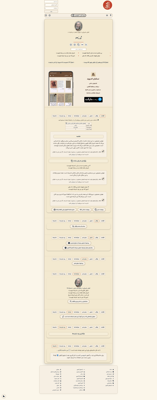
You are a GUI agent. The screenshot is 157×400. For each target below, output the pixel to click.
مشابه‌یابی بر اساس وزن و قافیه (79, 301)
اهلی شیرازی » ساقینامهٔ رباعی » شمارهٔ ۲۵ (78, 288)
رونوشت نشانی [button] (85, 210)
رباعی (76, 125)
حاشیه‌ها (55, 116)
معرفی (57, 369)
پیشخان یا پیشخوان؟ (78, 388)
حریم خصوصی (55, 390)
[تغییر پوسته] (4, 396)
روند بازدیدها (62, 116)
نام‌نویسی (83, 355)
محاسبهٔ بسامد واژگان (79, 226)
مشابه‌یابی (109, 383)
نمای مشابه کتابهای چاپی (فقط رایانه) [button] (65, 210)
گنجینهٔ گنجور (80, 379)
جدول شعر (109, 374)
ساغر (81, 374)
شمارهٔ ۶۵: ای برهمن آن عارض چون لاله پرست (96, 62)
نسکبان (81, 390)
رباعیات (71, 32)
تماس (58, 388)
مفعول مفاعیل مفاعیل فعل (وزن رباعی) (77, 123)
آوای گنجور (80, 383)
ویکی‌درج (76, 127)
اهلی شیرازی (85, 32)
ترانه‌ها (69, 116)
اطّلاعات (102, 116)
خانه (111, 369)
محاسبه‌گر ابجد (79, 381)
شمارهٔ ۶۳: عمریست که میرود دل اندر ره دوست (61, 62)
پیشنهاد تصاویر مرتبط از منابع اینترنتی (80, 243)
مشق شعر (84, 116)
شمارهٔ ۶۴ (78, 37)
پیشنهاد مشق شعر (78, 263)
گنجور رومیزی (80, 372)
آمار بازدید (57, 383)
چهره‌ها (57, 374)
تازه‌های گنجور (108, 385)
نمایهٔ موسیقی (108, 379)
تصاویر (91, 116)
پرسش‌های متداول (55, 372)
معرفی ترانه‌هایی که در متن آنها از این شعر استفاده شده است (80, 317)
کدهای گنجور (80, 369)
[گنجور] (107, 5)
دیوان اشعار (77, 32)
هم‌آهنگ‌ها (76, 116)
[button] (110, 15)
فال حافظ (109, 376)
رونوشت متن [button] (100, 210)
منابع (58, 385)
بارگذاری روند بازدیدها (78, 334)
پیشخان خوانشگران (78, 385)
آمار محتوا (57, 379)
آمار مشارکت (56, 381)
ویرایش (73, 154)
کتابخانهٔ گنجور (79, 376)
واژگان (96, 116)
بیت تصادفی (109, 372)
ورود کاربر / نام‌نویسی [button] (79, 15)
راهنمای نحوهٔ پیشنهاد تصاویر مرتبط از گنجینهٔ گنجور (80, 248)
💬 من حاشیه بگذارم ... (63, 350)
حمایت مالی (56, 376)
